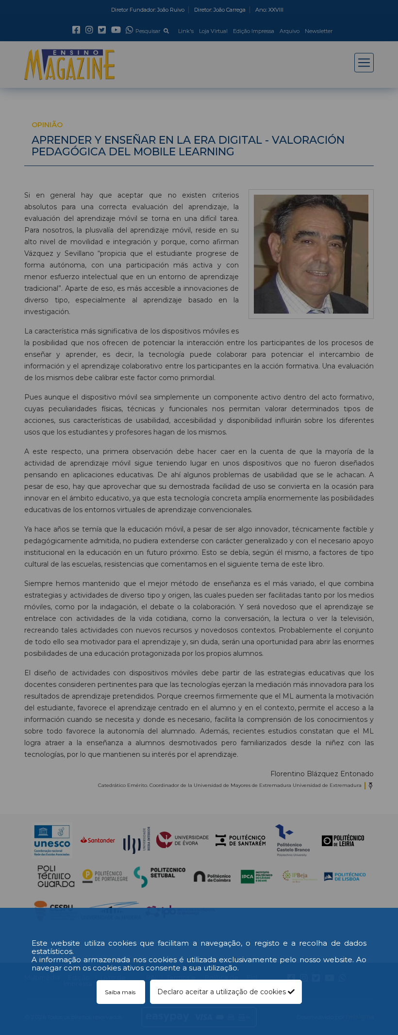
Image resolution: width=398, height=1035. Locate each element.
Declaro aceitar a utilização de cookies (222, 991)
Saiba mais (121, 992)
